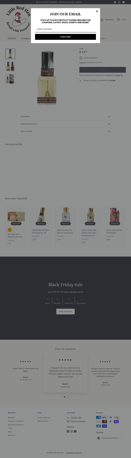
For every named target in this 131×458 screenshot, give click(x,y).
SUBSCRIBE (65, 36)
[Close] (97, 11)
